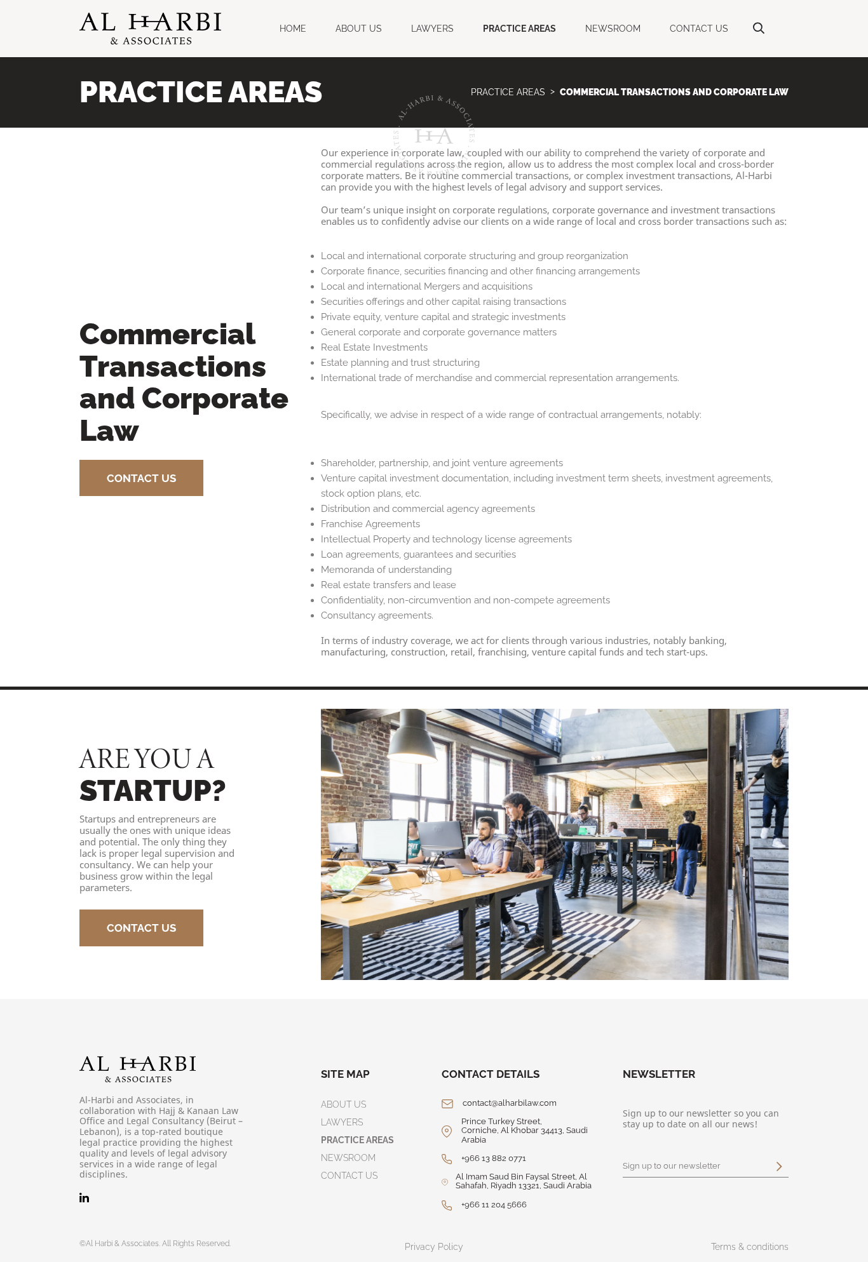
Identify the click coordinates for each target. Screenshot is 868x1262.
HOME (293, 28)
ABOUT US (359, 28)
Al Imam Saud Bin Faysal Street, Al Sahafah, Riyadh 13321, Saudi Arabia (524, 1181)
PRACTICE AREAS (519, 28)
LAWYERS (432, 28)
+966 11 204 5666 (494, 1204)
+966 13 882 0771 (493, 1158)
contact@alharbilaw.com (510, 1103)
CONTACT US (699, 28)
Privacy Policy (434, 1247)
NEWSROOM (613, 28)
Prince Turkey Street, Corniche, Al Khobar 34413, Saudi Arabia (524, 1131)
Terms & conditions (750, 1247)
